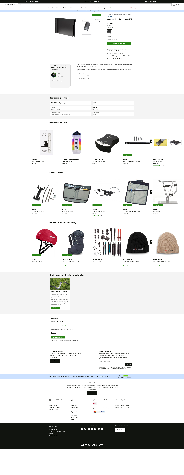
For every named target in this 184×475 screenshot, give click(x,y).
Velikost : (109, 36)
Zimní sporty (88, 7)
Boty (57, 7)
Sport (105, 7)
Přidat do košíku (119, 44)
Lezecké (80, 7)
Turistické (64, 7)
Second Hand (115, 7)
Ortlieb (109, 17)
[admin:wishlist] (132, 43)
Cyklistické (97, 7)
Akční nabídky (132, 7)
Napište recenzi (110, 21)
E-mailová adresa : (104, 361)
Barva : (110, 27)
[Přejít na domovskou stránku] (108, 14)
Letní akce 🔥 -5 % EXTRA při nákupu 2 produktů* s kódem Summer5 (92, 10)
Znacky (123, 7)
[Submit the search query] (170, 5)
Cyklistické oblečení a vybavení (115, 14)
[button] (65, 27)
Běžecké (72, 7)
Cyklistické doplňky (127, 14)
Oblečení (50, 7)
